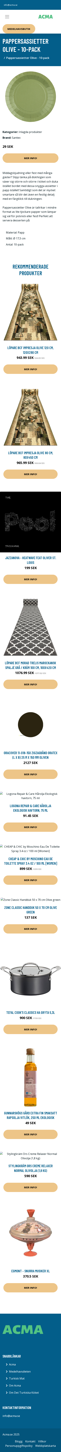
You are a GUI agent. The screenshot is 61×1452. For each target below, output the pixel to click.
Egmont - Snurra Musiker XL (30, 1271)
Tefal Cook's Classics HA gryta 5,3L (30, 1012)
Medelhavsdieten (20, 1371)
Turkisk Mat (17, 1378)
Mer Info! (30, 158)
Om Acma (15, 1385)
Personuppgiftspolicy (19, 1446)
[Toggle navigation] (7, 16)
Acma (12, 1364)
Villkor (42, 1441)
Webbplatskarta (45, 1446)
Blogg (19, 1441)
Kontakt (30, 1441)
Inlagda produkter (30, 132)
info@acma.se (10, 5)
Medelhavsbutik (18, 29)
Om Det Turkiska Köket (24, 1392)
